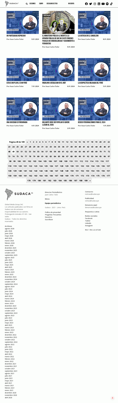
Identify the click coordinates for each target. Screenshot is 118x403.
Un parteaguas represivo (16, 36)
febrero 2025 (10, 272)
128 (61, 166)
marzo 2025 (9, 270)
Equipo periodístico (53, 203)
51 (22, 151)
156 (103, 171)
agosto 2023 (9, 315)
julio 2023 (8, 318)
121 (25, 166)
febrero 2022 (10, 359)
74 (13, 156)
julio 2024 (8, 289)
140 (20, 171)
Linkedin (88, 223)
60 (59, 151)
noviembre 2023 (11, 308)
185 (65, 180)
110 (70, 161)
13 (71, 142)
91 (84, 156)
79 (34, 156)
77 (26, 156)
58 (51, 151)
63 (71, 151)
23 (9, 147)
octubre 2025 (10, 253)
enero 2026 (9, 245)
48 (9, 151)
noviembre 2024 (11, 279)
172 (82, 175)
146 (51, 171)
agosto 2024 (9, 286)
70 (100, 151)
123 (35, 166)
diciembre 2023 (10, 306)
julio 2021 (8, 376)
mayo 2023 (9, 323)
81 (42, 156)
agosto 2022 (9, 344)
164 (40, 175)
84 (55, 156)
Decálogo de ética (52, 4)
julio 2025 (8, 260)
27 (26, 147)
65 (80, 151)
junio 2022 (9, 349)
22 (109, 142)
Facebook (88, 218)
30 (38, 147)
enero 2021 (9, 390)
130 (72, 166)
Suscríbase (49, 219)
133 (87, 166)
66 (84, 151)
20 (100, 142)
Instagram (89, 225)
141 (25, 171)
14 (75, 142)
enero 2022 (9, 361)
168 (61, 175)
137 (108, 166)
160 (20, 175)
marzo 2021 (9, 385)
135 (97, 166)
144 (40, 171)
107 (55, 161)
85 (59, 156)
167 (56, 175)
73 (9, 156)
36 (63, 147)
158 (9, 175)
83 (51, 156)
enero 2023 (9, 332)
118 (9, 166)
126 (51, 166)
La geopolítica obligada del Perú (90, 83)
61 (63, 151)
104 (39, 161)
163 (35, 175)
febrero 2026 (10, 243)
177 (108, 175)
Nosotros (48, 217)
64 (76, 151)
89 (76, 156)
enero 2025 (9, 274)
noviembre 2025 (11, 250)
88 (71, 156)
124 (40, 166)
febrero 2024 (10, 301)
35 (59, 147)
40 (80, 147)
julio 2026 (8, 231)
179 (34, 180)
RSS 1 (87, 230)
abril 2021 (8, 383)
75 (17, 156)
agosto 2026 (9, 228)
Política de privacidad (53, 212)
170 (72, 175)
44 (96, 147)
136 (103, 166)
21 (104, 142)
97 (109, 156)
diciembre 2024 (10, 277)
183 (54, 180)
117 (107, 161)
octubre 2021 (10, 368)
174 (92, 175)
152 (82, 171)
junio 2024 (9, 291)
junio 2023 (9, 320)
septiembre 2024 (11, 284)
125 (46, 166)
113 (86, 161)
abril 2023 (8, 325)
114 (91, 161)
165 (46, 175)
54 (34, 151)
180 (39, 180)
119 (14, 166)
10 (59, 142)
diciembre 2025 (10, 248)
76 (22, 156)
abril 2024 (8, 296)
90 (80, 156)
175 (97, 175)
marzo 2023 (9, 327)
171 (77, 175)
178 (28, 180)
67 (88, 151)
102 (29, 161)
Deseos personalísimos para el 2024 (91, 122)
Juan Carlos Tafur (17, 39)
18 (92, 142)
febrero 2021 (10, 388)
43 (92, 147)
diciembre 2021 (10, 364)
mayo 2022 (9, 352)
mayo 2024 (9, 294)
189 (85, 180)
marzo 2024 (9, 298)
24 (13, 147)
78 (30, 156)
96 (105, 156)
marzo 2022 (9, 356)
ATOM (98, 230)
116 (102, 161)
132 (82, 166)
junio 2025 (9, 262)
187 (75, 180)
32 (47, 147)
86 (63, 156)
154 (92, 171)
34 (55, 147)
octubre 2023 (10, 311)
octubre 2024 (10, 282)
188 (80, 180)
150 (72, 171)
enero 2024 (9, 303)
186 (70, 180)
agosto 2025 (9, 257)
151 (77, 171)
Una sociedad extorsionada (17, 122)
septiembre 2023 (11, 313)
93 (92, 156)
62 (67, 151)
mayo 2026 (9, 236)
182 (49, 180)
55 (38, 151)
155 (97, 171)
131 (77, 166)
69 (96, 151)
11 (63, 142)
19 (96, 142)
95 (100, 156)
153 (87, 171)
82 (47, 156)
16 (84, 142)
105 (45, 161)
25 (17, 147)
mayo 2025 (9, 265)
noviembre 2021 (11, 366)
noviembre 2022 (11, 337)
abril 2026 (8, 238)
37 (67, 147)
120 (20, 166)
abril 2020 (8, 397)
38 (71, 147)
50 (17, 151)
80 (38, 156)
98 (10, 161)
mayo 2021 (9, 381)
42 (88, 147)
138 (9, 171)
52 (26, 151)
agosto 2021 (9, 373)
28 (30, 147)
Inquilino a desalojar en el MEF (54, 83)
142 (30, 171)
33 (51, 147)
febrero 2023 (10, 330)
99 (14, 161)
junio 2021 (9, 378)
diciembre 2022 (10, 335)
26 (22, 147)
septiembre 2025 (11, 255)
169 (66, 175)
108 (60, 161)
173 (87, 175)
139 (14, 171)
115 (96, 161)
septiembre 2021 (11, 371)
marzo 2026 (9, 241)
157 (108, 171)
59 (55, 151)
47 (109, 147)
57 (47, 151)
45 (100, 147)
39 (76, 147)
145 (46, 171)
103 (34, 161)
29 (34, 147)
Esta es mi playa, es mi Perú (17, 83)
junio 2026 (9, 233)
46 (105, 147)
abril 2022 (8, 354)
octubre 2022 (10, 340)
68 (92, 151)
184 (60, 180)
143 (35, 171)
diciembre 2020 (10, 393)
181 (44, 180)
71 (105, 151)
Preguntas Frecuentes (53, 215)
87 (67, 156)
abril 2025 (8, 267)
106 (50, 161)
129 (66, 166)
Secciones (32, 4)
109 (65, 161)
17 (88, 142)
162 (30, 175)
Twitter (87, 221)
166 (51, 175)
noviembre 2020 (11, 395)
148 (61, 171)
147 (56, 171)
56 (42, 151)
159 (14, 175)
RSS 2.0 (92, 230)
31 (42, 147)
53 (30, 151)
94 (96, 156)
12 (67, 142)
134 (92, 166)
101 (24, 161)
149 (66, 171)
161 (25, 175)
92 (88, 156)
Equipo (41, 4)
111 (76, 161)
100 (19, 161)
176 (103, 175)
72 (109, 151)
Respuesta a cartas (92, 212)
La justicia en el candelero (88, 36)
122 (30, 166)
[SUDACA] (12, 4)
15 (80, 142)
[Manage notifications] (112, 398)
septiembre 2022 (11, 342)
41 (84, 147)
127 (56, 166)
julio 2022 (8, 347)
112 (81, 161)
